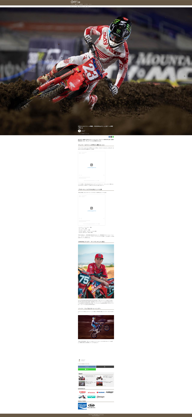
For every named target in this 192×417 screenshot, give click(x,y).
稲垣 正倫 (82, 131)
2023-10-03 (83, 130)
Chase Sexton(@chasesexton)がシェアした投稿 (91, 180)
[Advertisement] (85, 351)
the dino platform (97, 415)
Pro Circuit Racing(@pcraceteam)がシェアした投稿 (91, 223)
